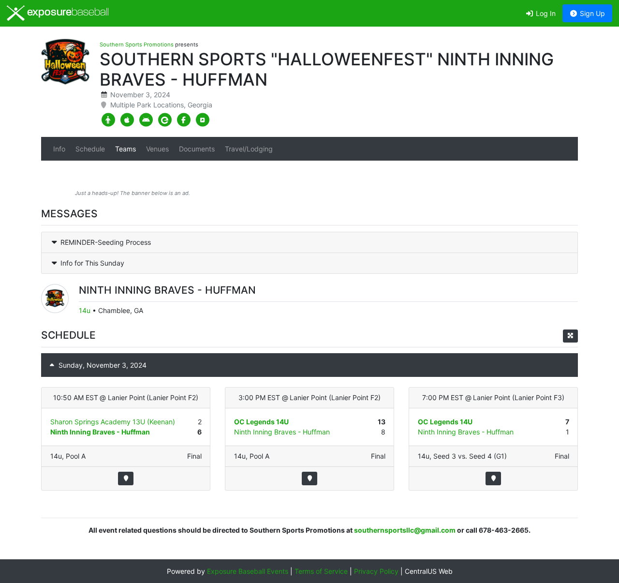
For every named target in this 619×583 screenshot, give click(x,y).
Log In (545, 13)
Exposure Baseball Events (247, 571)
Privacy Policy (376, 571)
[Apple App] (126, 120)
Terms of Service (321, 571)
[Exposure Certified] (164, 120)
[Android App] (145, 120)
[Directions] (125, 478)
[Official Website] (202, 120)
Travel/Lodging (249, 149)
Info (59, 149)
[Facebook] (183, 120)
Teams (125, 149)
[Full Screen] (570, 336)
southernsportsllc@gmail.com (405, 530)
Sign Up (591, 13)
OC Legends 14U (261, 422)
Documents (197, 149)
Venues (157, 149)
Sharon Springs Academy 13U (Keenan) (112, 422)
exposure (67, 12)
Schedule (90, 149)
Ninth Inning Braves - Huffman (100, 432)
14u (84, 310)
